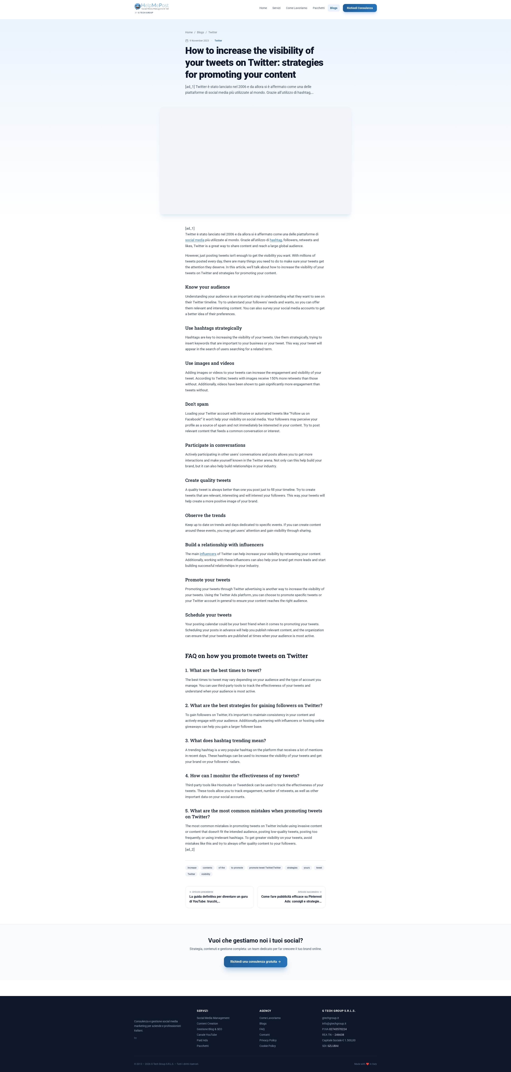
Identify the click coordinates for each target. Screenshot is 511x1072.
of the (222, 867)
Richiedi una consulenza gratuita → (255, 962)
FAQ (262, 1029)
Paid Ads (202, 1040)
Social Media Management (213, 1018)
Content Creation (207, 1023)
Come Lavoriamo (296, 8)
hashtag (276, 240)
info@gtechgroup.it (334, 1023)
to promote (237, 867)
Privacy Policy (268, 1040)
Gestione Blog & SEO (209, 1029)
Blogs (333, 8)
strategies (292, 867)
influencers (208, 554)
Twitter (212, 32)
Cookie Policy (267, 1045)
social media (194, 240)
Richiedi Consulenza (360, 8)
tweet (319, 867)
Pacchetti (319, 8)
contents (207, 867)
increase (192, 867)
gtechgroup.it (330, 1018)
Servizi (276, 8)
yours (307, 867)
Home (263, 8)
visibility (205, 874)
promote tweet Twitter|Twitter (265, 867)
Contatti (264, 1034)
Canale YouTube (207, 1034)
